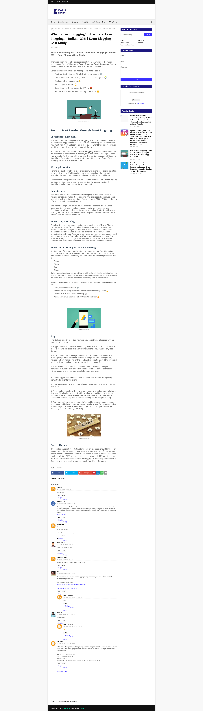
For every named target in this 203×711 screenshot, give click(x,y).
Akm (58, 572)
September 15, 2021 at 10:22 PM (73, 626)
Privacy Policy (125, 42)
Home (52, 2)
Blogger (82, 708)
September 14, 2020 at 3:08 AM (66, 503)
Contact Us (65, 2)
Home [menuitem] (53, 22)
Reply (59, 495)
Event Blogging (61, 514)
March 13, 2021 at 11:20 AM (65, 544)
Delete (63, 495)
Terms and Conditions (127, 45)
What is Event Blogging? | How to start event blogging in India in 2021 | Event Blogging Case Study (141, 154)
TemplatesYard (66, 708)
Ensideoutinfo (62, 557)
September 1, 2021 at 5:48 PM (66, 573)
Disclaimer (140, 42)
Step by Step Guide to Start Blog (67, 588)
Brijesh (59, 487)
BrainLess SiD (56, 47)
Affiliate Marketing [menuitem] (99, 22)
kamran (60, 642)
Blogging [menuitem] (75, 22)
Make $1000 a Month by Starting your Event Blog (71, 584)
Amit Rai (60, 612)
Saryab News (61, 502)
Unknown (60, 524)
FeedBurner (141, 103)
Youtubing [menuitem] (85, 22)
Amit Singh (61, 542)
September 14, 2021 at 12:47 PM (73, 597)
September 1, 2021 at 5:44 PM (66, 559)
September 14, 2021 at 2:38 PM (66, 614)
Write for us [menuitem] (113, 22)
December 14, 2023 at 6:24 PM (66, 643)
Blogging (57, 28)
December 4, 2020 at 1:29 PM (66, 526)
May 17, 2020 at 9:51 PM (64, 489)
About (58, 2)
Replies (60, 498)
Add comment (62, 671)
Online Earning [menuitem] (63, 22)
